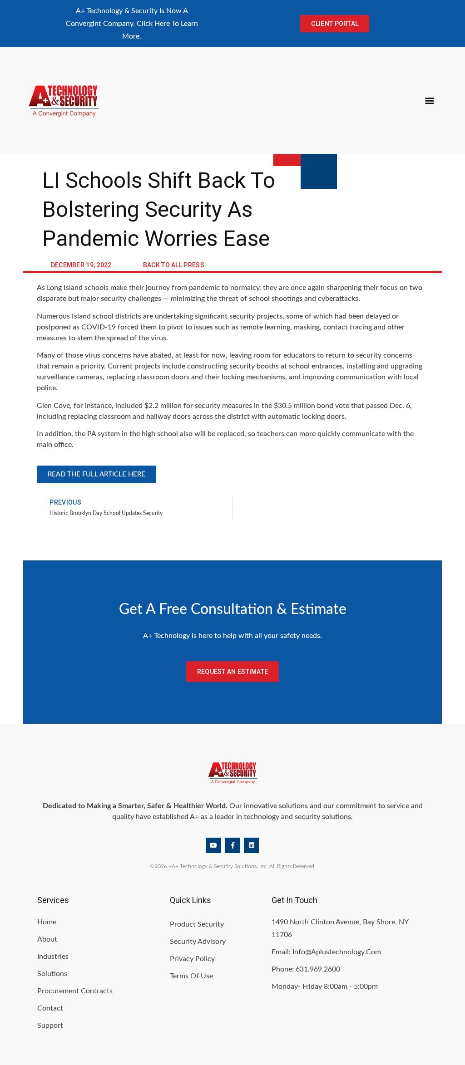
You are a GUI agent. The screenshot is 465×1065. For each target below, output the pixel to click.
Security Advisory (198, 941)
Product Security (197, 924)
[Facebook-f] (232, 845)
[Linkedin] (251, 845)
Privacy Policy (192, 958)
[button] (429, 100)
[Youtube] (214, 845)
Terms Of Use (191, 976)
